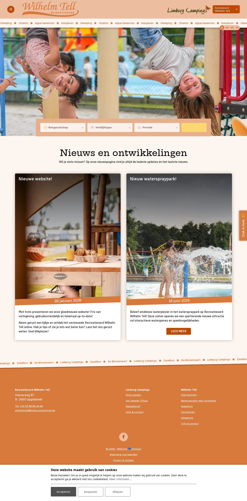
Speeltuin (187, 406)
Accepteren (63, 491)
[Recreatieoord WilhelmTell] (50, 9)
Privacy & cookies (123, 460)
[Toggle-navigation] (10, 9)
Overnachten (189, 394)
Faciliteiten (188, 412)
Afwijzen (118, 491)
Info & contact (135, 412)
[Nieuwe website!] (68, 237)
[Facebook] (123, 437)
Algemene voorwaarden (123, 454)
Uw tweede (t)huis (137, 400)
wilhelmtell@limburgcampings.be (35, 410)
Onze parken (133, 394)
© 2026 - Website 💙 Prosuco (123, 448)
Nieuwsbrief (133, 406)
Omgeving (187, 417)
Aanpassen (90, 491)
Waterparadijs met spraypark (198, 400)
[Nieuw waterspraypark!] (179, 237)
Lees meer (178, 331)
